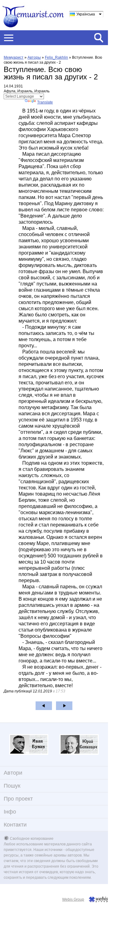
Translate (45, 102)
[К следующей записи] (64, 705)
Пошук (12, 786)
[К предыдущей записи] (44, 705)
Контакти (15, 825)
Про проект (18, 799)
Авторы (34, 57)
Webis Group (73, 899)
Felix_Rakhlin (56, 57)
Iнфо (10, 812)
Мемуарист (14, 57)
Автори (13, 773)
